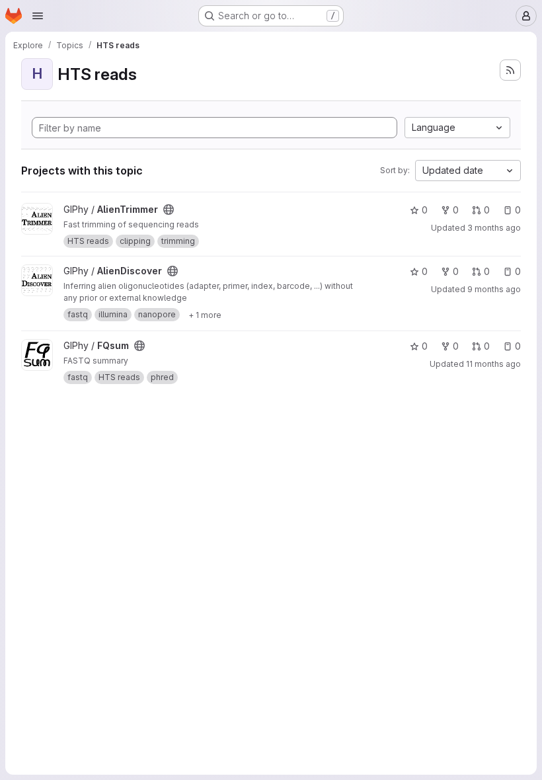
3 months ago (494, 228)
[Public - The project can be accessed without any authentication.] (168, 209)
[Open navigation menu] (37, 15)
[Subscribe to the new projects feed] (510, 70)
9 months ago (494, 289)
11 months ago (493, 364)
